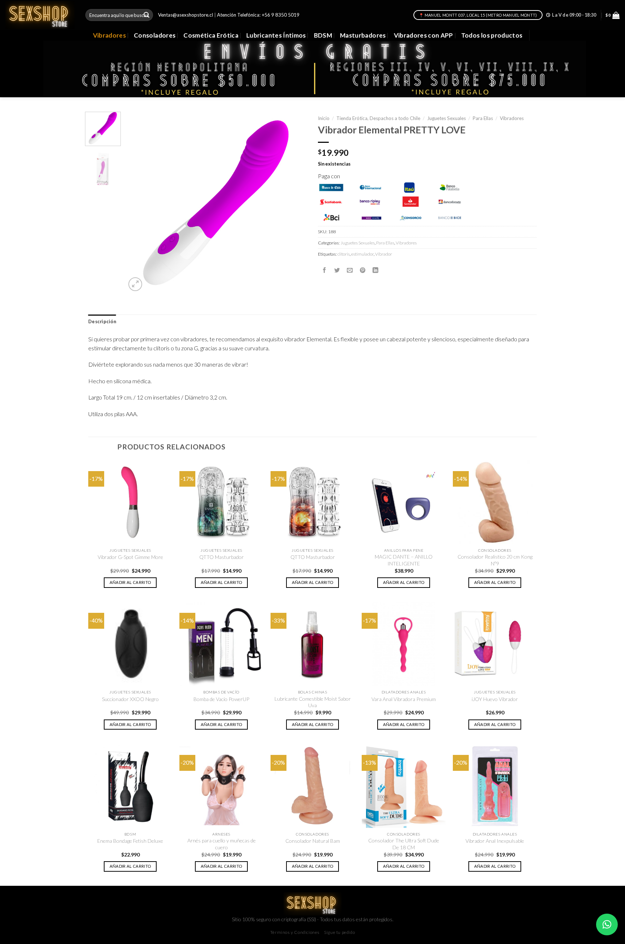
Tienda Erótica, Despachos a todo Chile (378, 118)
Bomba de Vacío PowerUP (221, 699)
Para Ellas (483, 118)
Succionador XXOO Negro (130, 699)
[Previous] (138, 202)
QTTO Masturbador (221, 557)
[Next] (294, 202)
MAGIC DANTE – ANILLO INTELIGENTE (404, 560)
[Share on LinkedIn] (375, 270)
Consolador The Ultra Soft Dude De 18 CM (403, 843)
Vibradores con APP (423, 35)
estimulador (362, 254)
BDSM (323, 35)
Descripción (102, 321)
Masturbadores (363, 35)
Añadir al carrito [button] (130, 582)
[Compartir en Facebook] (324, 270)
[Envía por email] (350, 270)
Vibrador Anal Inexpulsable (494, 841)
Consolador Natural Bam (312, 841)
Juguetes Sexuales (446, 118)
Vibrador (383, 254)
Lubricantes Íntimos (276, 35)
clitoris (343, 254)
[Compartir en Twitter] (337, 270)
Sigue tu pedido (339, 932)
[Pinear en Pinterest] (363, 270)
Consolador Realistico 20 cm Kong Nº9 (495, 560)
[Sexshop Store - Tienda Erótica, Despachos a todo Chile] (40, 15)
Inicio (323, 118)
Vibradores (109, 35)
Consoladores (154, 35)
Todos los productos (492, 35)
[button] (607, 924)
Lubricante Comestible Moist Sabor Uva (313, 702)
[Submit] (147, 15)
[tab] (102, 322)
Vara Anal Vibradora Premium (403, 699)
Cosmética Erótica (210, 35)
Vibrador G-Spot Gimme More (130, 557)
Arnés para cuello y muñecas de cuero (221, 843)
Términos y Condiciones (295, 932)
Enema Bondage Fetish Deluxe (130, 841)
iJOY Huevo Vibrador (495, 699)
